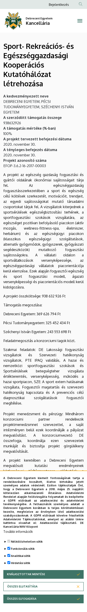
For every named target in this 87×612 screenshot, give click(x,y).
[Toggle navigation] (79, 21)
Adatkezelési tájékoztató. (58, 523)
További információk (18, 531)
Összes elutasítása (22, 586)
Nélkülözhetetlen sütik (27, 541)
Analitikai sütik (20, 556)
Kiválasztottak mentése (26, 574)
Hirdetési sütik (20, 563)
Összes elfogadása (21, 598)
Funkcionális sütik (23, 548)
